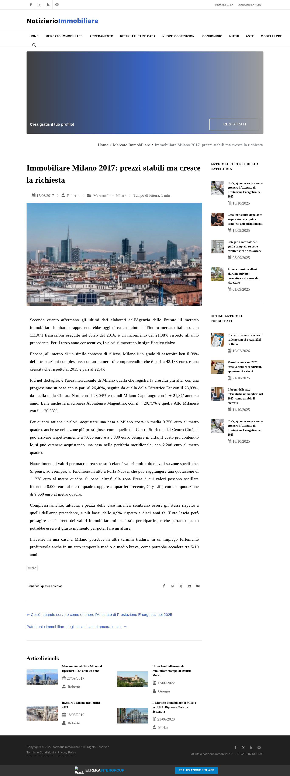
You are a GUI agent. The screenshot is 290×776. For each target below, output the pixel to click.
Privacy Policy (67, 752)
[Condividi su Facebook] (164, 586)
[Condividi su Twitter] (181, 586)
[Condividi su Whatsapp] (172, 586)
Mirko (162, 727)
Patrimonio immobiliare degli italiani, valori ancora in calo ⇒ (77, 627)
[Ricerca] (33, 45)
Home (103, 144)
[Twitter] (39, 4)
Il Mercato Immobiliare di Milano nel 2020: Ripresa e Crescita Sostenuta (174, 707)
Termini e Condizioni (40, 752)
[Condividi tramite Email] (198, 586)
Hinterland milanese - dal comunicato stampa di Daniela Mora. (171, 671)
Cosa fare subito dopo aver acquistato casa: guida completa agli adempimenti (245, 219)
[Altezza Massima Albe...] (217, 274)
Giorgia (163, 691)
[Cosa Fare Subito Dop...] (217, 219)
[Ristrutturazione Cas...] (217, 340)
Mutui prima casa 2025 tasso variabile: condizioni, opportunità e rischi (245, 367)
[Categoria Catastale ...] (217, 246)
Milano (32, 568)
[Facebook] (31, 4)
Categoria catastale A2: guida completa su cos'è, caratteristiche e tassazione (245, 246)
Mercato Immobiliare (131, 144)
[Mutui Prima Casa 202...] (217, 367)
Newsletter (224, 4)
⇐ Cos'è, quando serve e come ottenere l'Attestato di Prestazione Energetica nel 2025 (99, 615)
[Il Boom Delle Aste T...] (217, 394)
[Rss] (48, 4)
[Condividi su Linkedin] (189, 586)
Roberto (72, 195)
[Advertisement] (145, 87)
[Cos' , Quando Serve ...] (217, 188)
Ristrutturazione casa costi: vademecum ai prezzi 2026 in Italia (245, 340)
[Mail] (57, 4)
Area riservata (249, 4)
